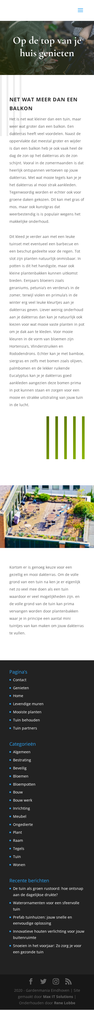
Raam (18, 840)
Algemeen (22, 751)
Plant (17, 832)
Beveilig (20, 768)
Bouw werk (22, 800)
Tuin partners (25, 728)
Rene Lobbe (64, 1002)
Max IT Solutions (58, 996)
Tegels (18, 848)
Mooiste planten (27, 711)
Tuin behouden (26, 719)
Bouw (18, 792)
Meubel (19, 816)
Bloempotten (24, 784)
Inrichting (21, 808)
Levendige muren (28, 703)
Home (18, 695)
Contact (19, 679)
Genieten (21, 687)
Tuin (17, 856)
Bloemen (20, 776)
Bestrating (22, 759)
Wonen (19, 864)
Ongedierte (23, 824)
